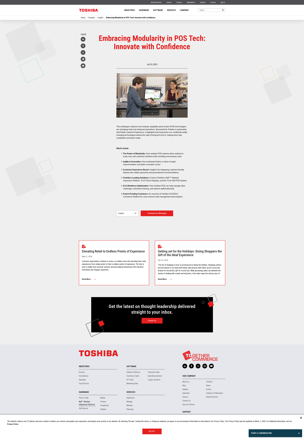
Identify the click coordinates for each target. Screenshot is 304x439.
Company (91, 17)
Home (83, 17)
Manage (129, 402)
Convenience (83, 376)
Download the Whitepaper (157, 213)
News (208, 385)
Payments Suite (154, 372)
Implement (130, 398)
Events (208, 389)
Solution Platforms (133, 372)
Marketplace (191, 2)
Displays (103, 409)
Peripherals (104, 405)
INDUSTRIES (129, 10)
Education (186, 393)
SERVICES (171, 10)
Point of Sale (83, 398)
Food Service (84, 383)
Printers (103, 402)
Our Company (189, 376)
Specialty (82, 380)
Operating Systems (155, 376)
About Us (185, 382)
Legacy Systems (154, 380)
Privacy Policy (12, 424)
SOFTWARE (158, 10)
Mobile (102, 398)
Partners (179, 2)
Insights (100, 17)
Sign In (223, 2)
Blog (184, 385)
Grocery (82, 372)
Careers (169, 2)
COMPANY (184, 10)
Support (202, 2)
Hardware (84, 392)
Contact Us (152, 320)
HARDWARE (144, 10)
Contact (213, 2)
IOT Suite (129, 380)
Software (131, 366)
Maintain (129, 405)
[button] (83, 59)
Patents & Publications (214, 393)
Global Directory (156, 2)
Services (130, 392)
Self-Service (83, 408)
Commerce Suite (132, 376)
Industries (84, 366)
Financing (129, 409)
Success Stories (188, 404)
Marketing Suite (132, 383)
